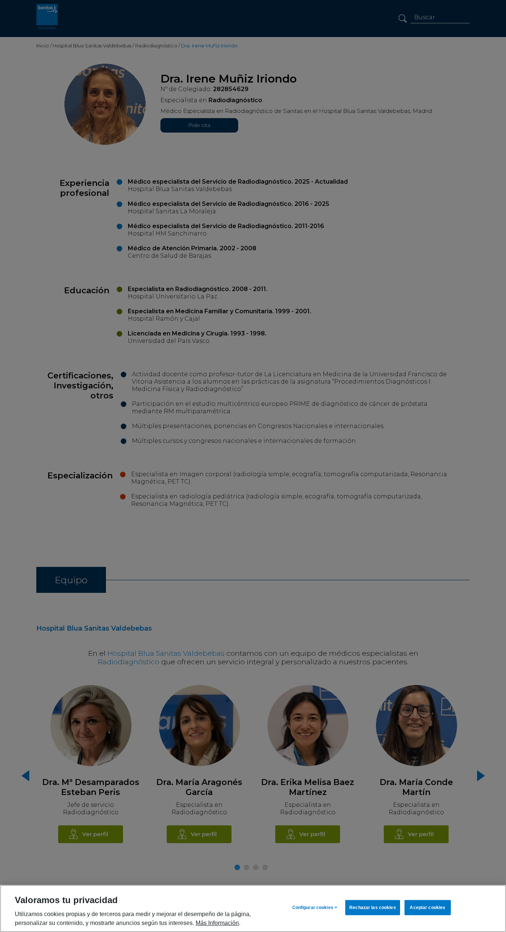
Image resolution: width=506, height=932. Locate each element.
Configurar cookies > (314, 907)
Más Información (217, 922)
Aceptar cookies (427, 907)
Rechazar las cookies (372, 907)
